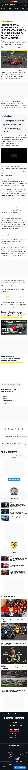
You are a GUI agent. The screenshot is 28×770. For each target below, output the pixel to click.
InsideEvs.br (14, 733)
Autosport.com (14, 739)
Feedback (14, 747)
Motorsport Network (11, 766)
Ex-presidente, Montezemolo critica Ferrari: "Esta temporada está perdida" (13, 121)
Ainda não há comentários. (14, 456)
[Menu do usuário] (25, 5)
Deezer (5, 398)
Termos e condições (10, 763)
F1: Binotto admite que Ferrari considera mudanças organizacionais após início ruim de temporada (14, 130)
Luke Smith (5, 46)
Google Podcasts (7, 403)
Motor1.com (14, 735)
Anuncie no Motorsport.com (14, 750)
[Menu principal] (2, 5)
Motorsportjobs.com (14, 737)
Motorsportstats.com (14, 741)
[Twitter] (8, 429)
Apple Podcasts (7, 400)
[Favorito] (21, 47)
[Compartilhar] (19, 47)
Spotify (5, 396)
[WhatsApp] (12, 429)
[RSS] (21, 725)
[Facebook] (5, 429)
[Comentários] (25, 47)
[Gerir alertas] (22, 429)
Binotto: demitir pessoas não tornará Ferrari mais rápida (13, 125)
